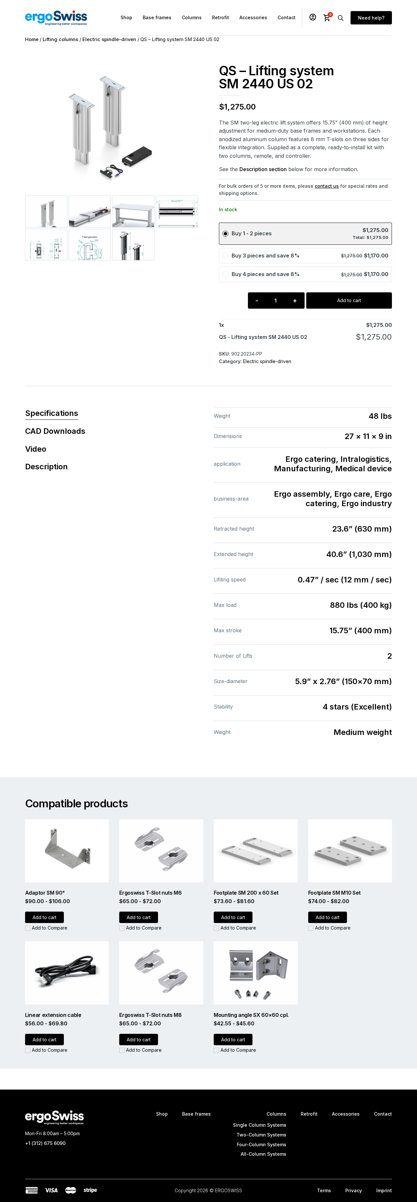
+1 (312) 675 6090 (45, 1143)
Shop (126, 17)
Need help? (371, 18)
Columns (192, 17)
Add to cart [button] (44, 917)
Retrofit (220, 17)
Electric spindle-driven (109, 39)
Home (31, 39)
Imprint (384, 1190)
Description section (263, 169)
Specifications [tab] (51, 413)
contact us (327, 186)
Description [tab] (46, 466)
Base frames (157, 17)
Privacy (353, 1190)
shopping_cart (327, 17)
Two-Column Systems (261, 1134)
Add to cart (349, 300)
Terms (324, 1190)
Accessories (253, 17)
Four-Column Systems (261, 1144)
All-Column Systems (263, 1154)
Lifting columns (60, 39)
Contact (286, 17)
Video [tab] (35, 449)
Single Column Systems (259, 1125)
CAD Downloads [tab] (55, 431)
